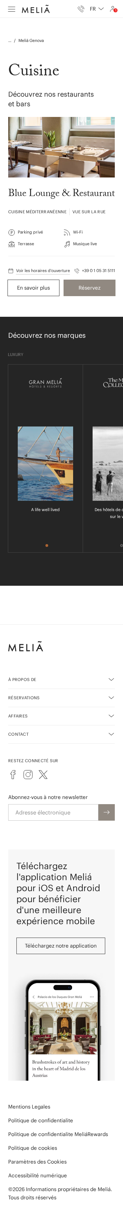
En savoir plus (33, 287)
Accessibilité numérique (37, 1175)
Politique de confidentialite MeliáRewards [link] (58, 1134)
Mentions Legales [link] (29, 1106)
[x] (43, 774)
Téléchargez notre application (61, 945)
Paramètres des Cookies (37, 1161)
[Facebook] (13, 774)
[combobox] (96, 9)
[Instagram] (28, 774)
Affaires (18, 716)
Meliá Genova (31, 40)
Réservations (24, 697)
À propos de (22, 679)
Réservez (89, 287)
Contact (18, 734)
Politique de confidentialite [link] (40, 1120)
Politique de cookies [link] (32, 1148)
